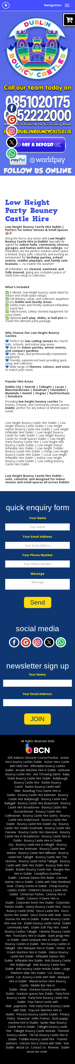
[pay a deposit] (37, 145)
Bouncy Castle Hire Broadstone (39, 805)
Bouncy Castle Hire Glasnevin (38, 832)
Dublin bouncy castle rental (42, 923)
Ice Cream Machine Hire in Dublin (39, 950)
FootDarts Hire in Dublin (29, 936)
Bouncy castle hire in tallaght (35, 844)
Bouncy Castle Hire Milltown (37, 853)
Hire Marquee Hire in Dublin (35, 948)
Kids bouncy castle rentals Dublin (38, 969)
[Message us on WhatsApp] (12, 153)
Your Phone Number (37, 555)
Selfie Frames (40, 1018)
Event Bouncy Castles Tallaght (36, 929)
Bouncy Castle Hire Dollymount (39, 818)
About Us (22, 1047)
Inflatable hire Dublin (29, 960)
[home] (6, 5)
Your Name (37, 518)
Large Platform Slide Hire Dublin (40, 971)
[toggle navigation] (67, 5)
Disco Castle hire (47, 911)
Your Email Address (37, 537)
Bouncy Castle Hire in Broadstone (37, 834)
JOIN (37, 718)
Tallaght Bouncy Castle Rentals (34, 1031)
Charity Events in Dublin (31, 886)
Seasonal (23, 1018)
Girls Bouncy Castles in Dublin (36, 942)
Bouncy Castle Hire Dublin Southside (37, 826)
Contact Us (38, 1047)
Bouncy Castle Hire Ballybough (38, 797)
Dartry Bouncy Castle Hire (43, 907)
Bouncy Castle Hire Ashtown (37, 795)
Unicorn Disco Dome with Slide (40, 1043)
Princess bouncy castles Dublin (37, 1014)
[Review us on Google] (12, 119)
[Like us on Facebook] (12, 108)
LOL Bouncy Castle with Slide (35, 977)
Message (37, 574)
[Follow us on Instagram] (12, 130)
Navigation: (53, 5)
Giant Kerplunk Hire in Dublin (40, 940)
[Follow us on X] (12, 142)
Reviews (53, 1047)
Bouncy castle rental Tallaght (38, 861)
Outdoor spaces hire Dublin (34, 993)
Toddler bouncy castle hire (36, 1039)
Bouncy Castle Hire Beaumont (38, 803)
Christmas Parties (32, 894)
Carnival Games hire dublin (36, 878)
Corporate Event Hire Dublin (35, 902)
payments (20, 1006)
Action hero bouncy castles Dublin (37, 760)
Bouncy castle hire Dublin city (36, 824)
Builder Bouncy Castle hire (33, 869)
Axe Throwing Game (47, 774)
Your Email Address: (37, 694)
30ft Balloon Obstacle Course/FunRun (32, 758)
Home (60, 948)
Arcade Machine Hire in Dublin (36, 770)
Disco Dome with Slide (45, 915)
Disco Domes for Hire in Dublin (38, 917)
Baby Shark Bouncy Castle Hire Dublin (38, 776)
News (23, 989)
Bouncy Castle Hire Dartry (40, 816)
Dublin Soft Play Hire (45, 927)
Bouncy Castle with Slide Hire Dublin (38, 863)
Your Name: (37, 674)
